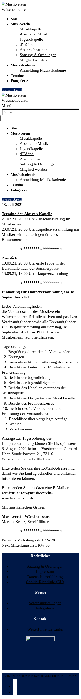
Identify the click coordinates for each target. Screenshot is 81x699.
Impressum (45, 571)
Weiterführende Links (45, 629)
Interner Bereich (12, 90)
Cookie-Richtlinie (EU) (45, 582)
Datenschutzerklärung (45, 576)
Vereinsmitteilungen (45, 603)
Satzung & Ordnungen (45, 566)
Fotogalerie (45, 608)
